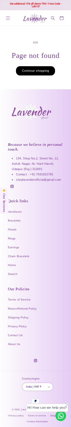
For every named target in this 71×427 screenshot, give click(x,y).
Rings (12, 238)
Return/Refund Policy (22, 308)
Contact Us (15, 335)
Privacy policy (16, 415)
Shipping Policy (18, 317)
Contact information (37, 421)
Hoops (12, 229)
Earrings (13, 247)
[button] (8, 18)
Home (12, 265)
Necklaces (15, 211)
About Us (14, 344)
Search (13, 273)
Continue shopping (35, 70)
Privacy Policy (17, 326)
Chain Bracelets (18, 256)
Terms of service (37, 415)
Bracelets (14, 220)
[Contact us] (60, 415)
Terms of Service (19, 299)
